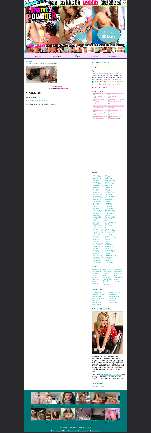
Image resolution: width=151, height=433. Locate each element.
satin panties (106, 73)
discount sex (113, 84)
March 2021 (96, 239)
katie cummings (95, 282)
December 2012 (110, 250)
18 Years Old (96, 292)
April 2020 (96, 252)
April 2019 (108, 178)
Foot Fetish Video (98, 298)
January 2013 (109, 248)
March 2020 (96, 253)
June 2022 (96, 220)
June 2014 (108, 226)
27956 (29, 61)
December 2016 (110, 206)
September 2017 (110, 199)
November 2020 (98, 243)
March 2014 (109, 229)
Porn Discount (99, 84)
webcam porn (114, 73)
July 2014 (108, 224)
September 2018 (110, 187)
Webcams (117, 281)
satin (115, 275)
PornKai (57, 55)
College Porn (96, 296)
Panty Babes (101, 77)
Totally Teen (112, 300)
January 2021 (97, 241)
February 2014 (110, 231)
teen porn (109, 77)
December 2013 (110, 234)
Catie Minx (95, 273)
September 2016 (110, 212)
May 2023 (96, 205)
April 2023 (96, 206)
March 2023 (96, 208)
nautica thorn (107, 279)
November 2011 (110, 262)
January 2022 (97, 227)
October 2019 (97, 259)
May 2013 (108, 243)
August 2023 (97, 201)
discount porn (99, 87)
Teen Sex (100, 75)
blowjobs (120, 73)
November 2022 (98, 213)
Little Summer (96, 302)
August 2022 (97, 217)
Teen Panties (113, 294)
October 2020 (97, 245)
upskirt (116, 75)
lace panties (107, 271)
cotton (94, 275)
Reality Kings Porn (115, 292)
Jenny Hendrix (97, 279)
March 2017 (109, 205)
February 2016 (110, 217)
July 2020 (96, 248)
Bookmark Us (103, 62)
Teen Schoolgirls (114, 296)
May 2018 (108, 191)
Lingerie (105, 273)
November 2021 (98, 231)
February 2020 (97, 255)
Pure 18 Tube (38, 55)
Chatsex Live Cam (98, 294)
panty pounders (118, 77)
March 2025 (96, 182)
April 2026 (96, 175)
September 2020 (98, 246)
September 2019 (98, 260)
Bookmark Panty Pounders (50, 63)
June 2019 (108, 175)
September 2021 (98, 233)
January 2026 (97, 177)
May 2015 (108, 220)
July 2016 (108, 215)
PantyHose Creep (98, 386)
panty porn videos (108, 75)
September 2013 (110, 238)
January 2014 (109, 233)
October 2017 (109, 198)
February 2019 (110, 180)
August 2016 (109, 213)
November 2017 (110, 196)
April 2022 (96, 222)
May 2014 (108, 227)
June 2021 (96, 236)
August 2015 (109, 219)
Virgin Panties (113, 302)
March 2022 (96, 224)
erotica (100, 79)
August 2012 (109, 257)
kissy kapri (106, 269)
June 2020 (96, 250)
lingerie (94, 75)
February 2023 (97, 210)
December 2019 (98, 257)
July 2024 (96, 189)
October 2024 (97, 187)
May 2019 (108, 177)
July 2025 (96, 180)
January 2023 (97, 212)
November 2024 (98, 185)
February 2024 (97, 194)
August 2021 (97, 234)
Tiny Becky (112, 298)
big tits (93, 73)
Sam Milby (117, 273)
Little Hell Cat (96, 300)
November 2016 (110, 208)
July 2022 (96, 219)
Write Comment (62, 88)
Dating (94, 277)
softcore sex (109, 79)
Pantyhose (117, 269)
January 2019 (109, 182)
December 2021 (98, 229)
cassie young (96, 271)
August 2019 (97, 262)
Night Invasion (96, 304)
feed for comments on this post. (37, 100)
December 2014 (110, 222)
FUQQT (75, 55)
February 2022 (97, 226)
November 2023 (98, 198)
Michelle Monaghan (106, 276)
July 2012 (108, 259)
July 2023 (96, 203)
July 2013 (108, 239)
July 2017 (108, 201)
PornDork (94, 55)
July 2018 (108, 189)
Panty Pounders (106, 283)
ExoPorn (113, 55)
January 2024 (97, 196)
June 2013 (108, 241)
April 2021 (96, 238)
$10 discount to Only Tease (111, 375)
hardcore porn (116, 81)
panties (95, 79)
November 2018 (110, 185)
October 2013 (109, 236)
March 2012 (109, 260)
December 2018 (110, 184)
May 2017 (108, 203)
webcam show (99, 73)
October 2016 (109, 210)
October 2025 (97, 178)
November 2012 (110, 252)
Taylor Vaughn (118, 277)
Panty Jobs (106, 281)
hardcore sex (103, 81)
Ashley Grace (96, 269)
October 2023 (97, 199)
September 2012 (110, 255)
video (116, 279)
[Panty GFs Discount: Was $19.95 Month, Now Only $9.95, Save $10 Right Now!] (75, 53)
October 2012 (109, 253)
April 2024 (96, 191)
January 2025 (97, 184)
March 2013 (109, 246)
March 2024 (96, 192)
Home (94, 62)
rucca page (118, 271)
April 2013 (108, 245)
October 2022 (97, 215)
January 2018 (109, 192)
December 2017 (110, 194)
